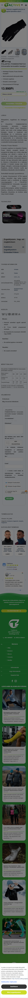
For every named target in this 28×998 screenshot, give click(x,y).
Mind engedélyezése (14, 992)
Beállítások (14, 987)
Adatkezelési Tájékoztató (9, 982)
